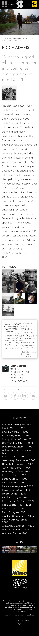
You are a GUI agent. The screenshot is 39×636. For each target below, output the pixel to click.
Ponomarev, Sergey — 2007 (18, 501)
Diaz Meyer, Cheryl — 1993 (18, 446)
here (32, 615)
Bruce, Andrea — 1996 (15, 431)
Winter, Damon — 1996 (16, 529)
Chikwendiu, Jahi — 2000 (17, 442)
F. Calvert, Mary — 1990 (16, 435)
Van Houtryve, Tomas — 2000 (16, 521)
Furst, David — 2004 (14, 456)
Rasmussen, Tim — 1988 (17, 504)
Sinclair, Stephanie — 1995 (18, 516)
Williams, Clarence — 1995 (18, 525)
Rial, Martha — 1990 (14, 508)
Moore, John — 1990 (14, 493)
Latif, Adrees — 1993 (14, 482)
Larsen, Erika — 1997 (14, 478)
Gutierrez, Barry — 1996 (16, 467)
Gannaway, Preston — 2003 (18, 460)
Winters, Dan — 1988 (15, 533)
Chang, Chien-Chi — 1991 (17, 439)
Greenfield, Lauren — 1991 (17, 464)
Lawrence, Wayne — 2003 (17, 486)
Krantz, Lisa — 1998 (14, 475)
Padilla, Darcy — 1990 (15, 497)
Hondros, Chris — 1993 (16, 471)
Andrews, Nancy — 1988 (16, 424)
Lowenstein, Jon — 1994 (16, 490)
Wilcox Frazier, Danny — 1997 (16, 451)
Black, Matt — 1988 (13, 428)
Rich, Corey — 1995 (13, 512)
